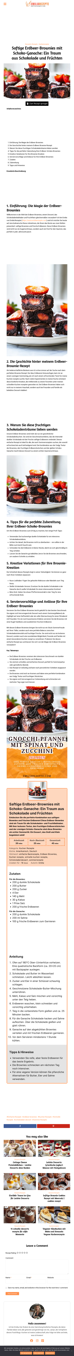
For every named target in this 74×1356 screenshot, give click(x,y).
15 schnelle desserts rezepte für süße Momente (20, 1231)
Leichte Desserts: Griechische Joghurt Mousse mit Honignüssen (54, 1165)
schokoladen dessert (23, 1120)
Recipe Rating (11, 1253)
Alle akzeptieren (26, 1353)
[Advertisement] (37, 26)
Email (29, 1278)
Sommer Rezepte (40, 1120)
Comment (9, 1258)
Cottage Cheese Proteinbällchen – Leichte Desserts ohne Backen (19, 1165)
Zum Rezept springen (38, 103)
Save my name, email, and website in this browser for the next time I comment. (38, 1288)
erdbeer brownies (30, 1117)
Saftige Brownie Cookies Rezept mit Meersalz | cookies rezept (54, 1198)
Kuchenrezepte (44, 44)
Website (50, 1278)
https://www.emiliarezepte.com (34, 220)
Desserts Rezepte (31, 44)
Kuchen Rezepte (45, 1117)
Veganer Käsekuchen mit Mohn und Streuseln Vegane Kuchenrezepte (54, 1231)
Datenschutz (50, 1353)
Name (8, 1278)
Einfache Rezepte (14, 1117)
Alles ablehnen (38, 1353)
